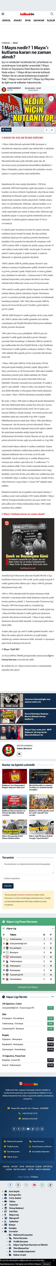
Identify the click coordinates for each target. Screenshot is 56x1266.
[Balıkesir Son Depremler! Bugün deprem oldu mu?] (14, 776)
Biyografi (14, 1218)
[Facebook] (14, 1129)
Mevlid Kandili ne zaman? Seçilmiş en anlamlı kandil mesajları (40, 788)
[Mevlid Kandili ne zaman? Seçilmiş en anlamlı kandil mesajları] (41, 776)
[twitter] (18, 1185)
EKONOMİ (39, 20)
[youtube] (34, 1185)
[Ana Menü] (3, 14)
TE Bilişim (34, 1177)
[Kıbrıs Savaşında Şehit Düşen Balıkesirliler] (14, 827)
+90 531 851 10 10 (29, 1113)
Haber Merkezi (24, 748)
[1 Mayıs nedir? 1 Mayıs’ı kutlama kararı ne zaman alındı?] (28, 110)
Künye (12, 1225)
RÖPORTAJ (47, 1167)
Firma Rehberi (16, 1208)
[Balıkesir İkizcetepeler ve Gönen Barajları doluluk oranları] (14, 801)
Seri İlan (13, 1211)
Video (12, 1201)
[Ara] (51, 14)
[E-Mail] (19, 754)
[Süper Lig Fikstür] (52, 997)
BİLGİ (15, 43)
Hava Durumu (38, 1141)
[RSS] (42, 1129)
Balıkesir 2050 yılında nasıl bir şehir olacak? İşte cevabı (41, 813)
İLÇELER (51, 20)
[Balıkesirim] (27, 14)
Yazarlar (13, 1205)
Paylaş (7, 130)
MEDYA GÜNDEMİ (42, 1169)
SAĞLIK (9, 1169)
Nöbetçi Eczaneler (15, 1141)
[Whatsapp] (37, 1129)
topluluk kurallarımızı (26, 895)
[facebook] (10, 1185)
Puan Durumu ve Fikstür (42, 1147)
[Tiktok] (33, 1129)
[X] (19, 1129)
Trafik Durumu (12, 1147)
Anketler (13, 1221)
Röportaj (14, 1215)
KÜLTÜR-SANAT (19, 1169)
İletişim (13, 1228)
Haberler (6, 43)
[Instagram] (23, 1129)
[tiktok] (50, 1185)
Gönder (8, 886)
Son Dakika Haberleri (40, 1152)
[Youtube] (28, 1129)
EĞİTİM (31, 1169)
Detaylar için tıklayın (28, 987)
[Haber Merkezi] (8, 750)
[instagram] (26, 1185)
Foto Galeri (15, 1198)
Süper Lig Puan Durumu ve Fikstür (30, 1245)
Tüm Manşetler (13, 1152)
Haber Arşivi (12, 1157)
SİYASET (18, 20)
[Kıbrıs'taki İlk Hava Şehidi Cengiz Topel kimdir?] (41, 827)
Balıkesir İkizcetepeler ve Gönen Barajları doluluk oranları (13, 813)
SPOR (28, 20)
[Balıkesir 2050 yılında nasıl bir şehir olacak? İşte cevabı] (41, 801)
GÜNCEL (6, 20)
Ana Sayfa (14, 1191)
